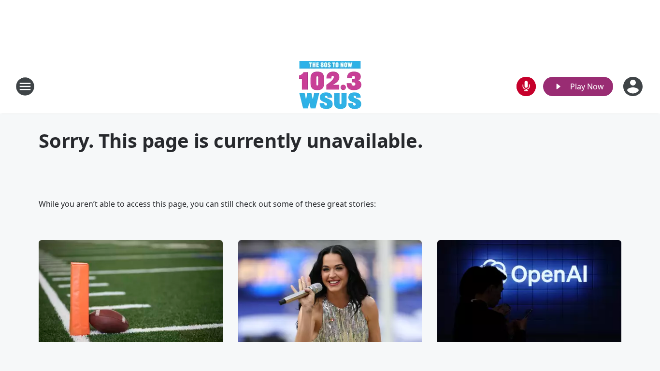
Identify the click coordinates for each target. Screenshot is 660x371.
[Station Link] (330, 86)
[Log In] (634, 86)
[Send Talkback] (526, 86)
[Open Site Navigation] (25, 86)
